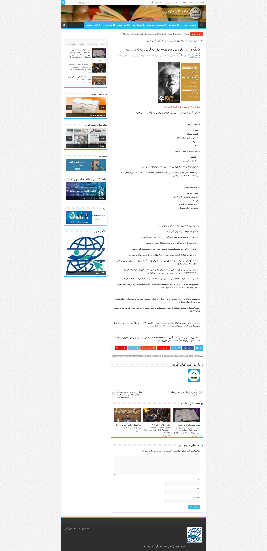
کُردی (151, 2)
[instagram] (83, 2)
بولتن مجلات (122, 25)
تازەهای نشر (137, 25)
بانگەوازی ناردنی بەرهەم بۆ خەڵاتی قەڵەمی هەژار (129, 356)
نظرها (82, 44)
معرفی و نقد (189, 25)
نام (198, 479)
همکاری (158, 2)
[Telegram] (80, 2)
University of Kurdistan (176, 356)
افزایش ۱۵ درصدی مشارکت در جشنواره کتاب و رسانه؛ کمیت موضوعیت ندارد (129, 393)
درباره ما (167, 2)
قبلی (69, 107)
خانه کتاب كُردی (70, 529)
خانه (184, 2)
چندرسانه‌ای (107, 25)
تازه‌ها (103, 44)
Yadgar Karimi (155, 356)
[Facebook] (86, 2)
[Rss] (88, 2)
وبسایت (197, 497)
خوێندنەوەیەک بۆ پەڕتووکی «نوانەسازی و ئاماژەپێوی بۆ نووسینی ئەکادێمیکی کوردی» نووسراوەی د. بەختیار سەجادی (187, 429)
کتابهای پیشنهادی (92, 25)
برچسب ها (72, 44)
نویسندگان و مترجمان (155, 25)
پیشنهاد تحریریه (174, 55)
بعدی (103, 107)
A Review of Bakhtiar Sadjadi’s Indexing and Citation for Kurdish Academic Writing (156, 34)
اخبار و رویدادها (174, 25)
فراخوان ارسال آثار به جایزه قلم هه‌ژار (184, 392)
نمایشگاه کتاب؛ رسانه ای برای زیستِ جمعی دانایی (128, 426)
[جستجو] (63, 2)
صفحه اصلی (201, 25)
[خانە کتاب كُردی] (133, 13)
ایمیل (197, 488)
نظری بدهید (193, 57)
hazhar (194, 356)
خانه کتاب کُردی (193, 54)
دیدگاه (197, 454)
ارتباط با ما (176, 2)
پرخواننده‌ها (92, 44)
